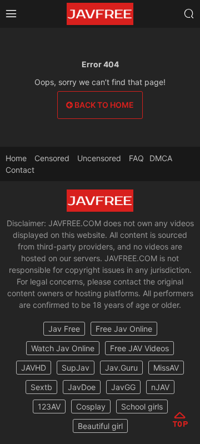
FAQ (136, 158)
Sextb (41, 387)
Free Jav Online (124, 328)
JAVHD (33, 367)
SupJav (75, 367)
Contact (20, 169)
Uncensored (99, 158)
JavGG (123, 387)
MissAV (166, 367)
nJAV (160, 387)
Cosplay (91, 406)
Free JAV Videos (139, 348)
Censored (51, 158)
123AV (49, 406)
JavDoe (82, 387)
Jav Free (64, 328)
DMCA (160, 158)
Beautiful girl (100, 426)
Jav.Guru (121, 367)
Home (16, 158)
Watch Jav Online (62, 348)
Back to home (103, 104)
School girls (142, 406)
